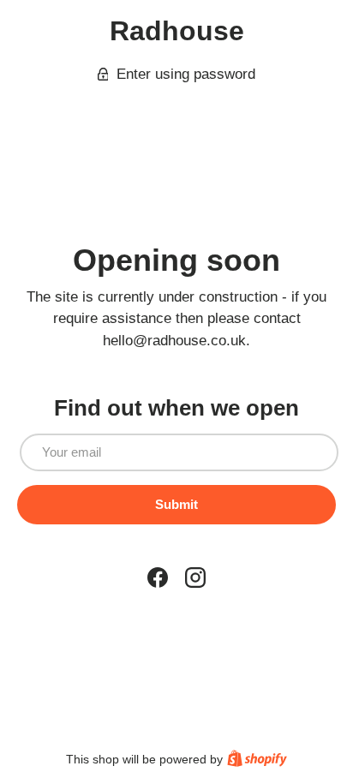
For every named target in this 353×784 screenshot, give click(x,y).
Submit (176, 504)
